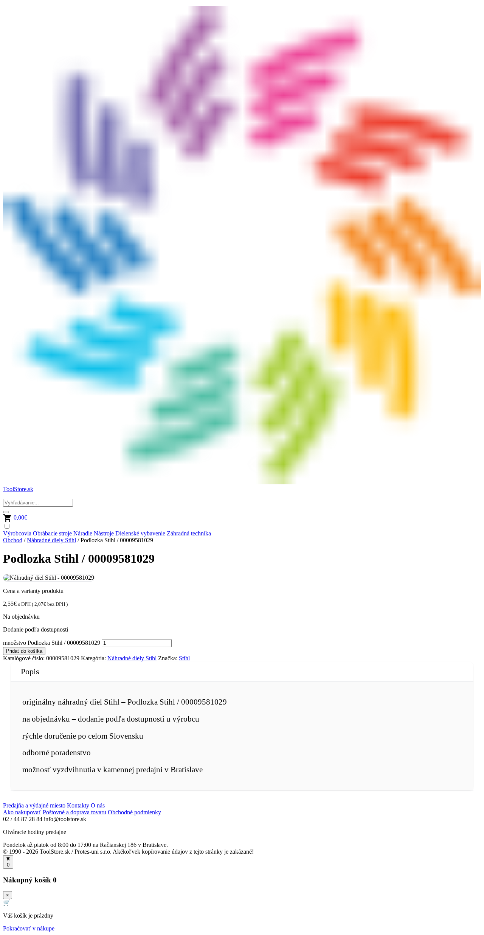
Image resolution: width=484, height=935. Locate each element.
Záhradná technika (189, 533)
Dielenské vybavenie (140, 533)
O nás (98, 805)
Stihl (184, 658)
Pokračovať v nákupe (28, 928)
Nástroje (104, 533)
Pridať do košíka (24, 651)
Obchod (12, 540)
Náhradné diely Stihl (51, 540)
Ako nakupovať (22, 812)
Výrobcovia (17, 533)
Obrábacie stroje (52, 533)
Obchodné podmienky (134, 812)
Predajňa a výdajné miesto (34, 805)
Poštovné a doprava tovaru (74, 812)
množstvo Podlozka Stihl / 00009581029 (51, 642)
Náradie (82, 533)
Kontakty (78, 805)
